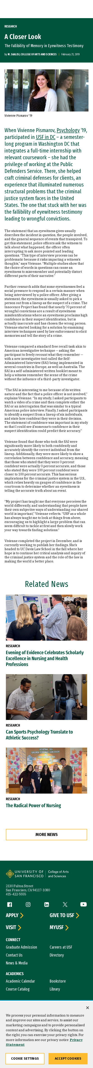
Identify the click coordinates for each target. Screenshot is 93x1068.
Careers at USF (61, 947)
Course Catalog (18, 989)
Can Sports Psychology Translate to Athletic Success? (39, 735)
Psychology (68, 130)
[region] (46, 1034)
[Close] (88, 1008)
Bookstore (58, 981)
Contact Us (14, 955)
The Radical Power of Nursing (33, 806)
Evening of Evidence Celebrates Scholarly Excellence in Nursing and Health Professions (45, 658)
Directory (57, 955)
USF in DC (45, 137)
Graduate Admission (21, 947)
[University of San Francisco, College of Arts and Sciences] (66, 876)
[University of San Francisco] (26, 876)
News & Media (17, 963)
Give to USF (62, 915)
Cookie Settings (25, 1059)
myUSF (57, 927)
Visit (11, 927)
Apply (12, 915)
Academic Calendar (20, 981)
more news (46, 834)
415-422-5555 (16, 894)
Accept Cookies (68, 1059)
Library (55, 989)
